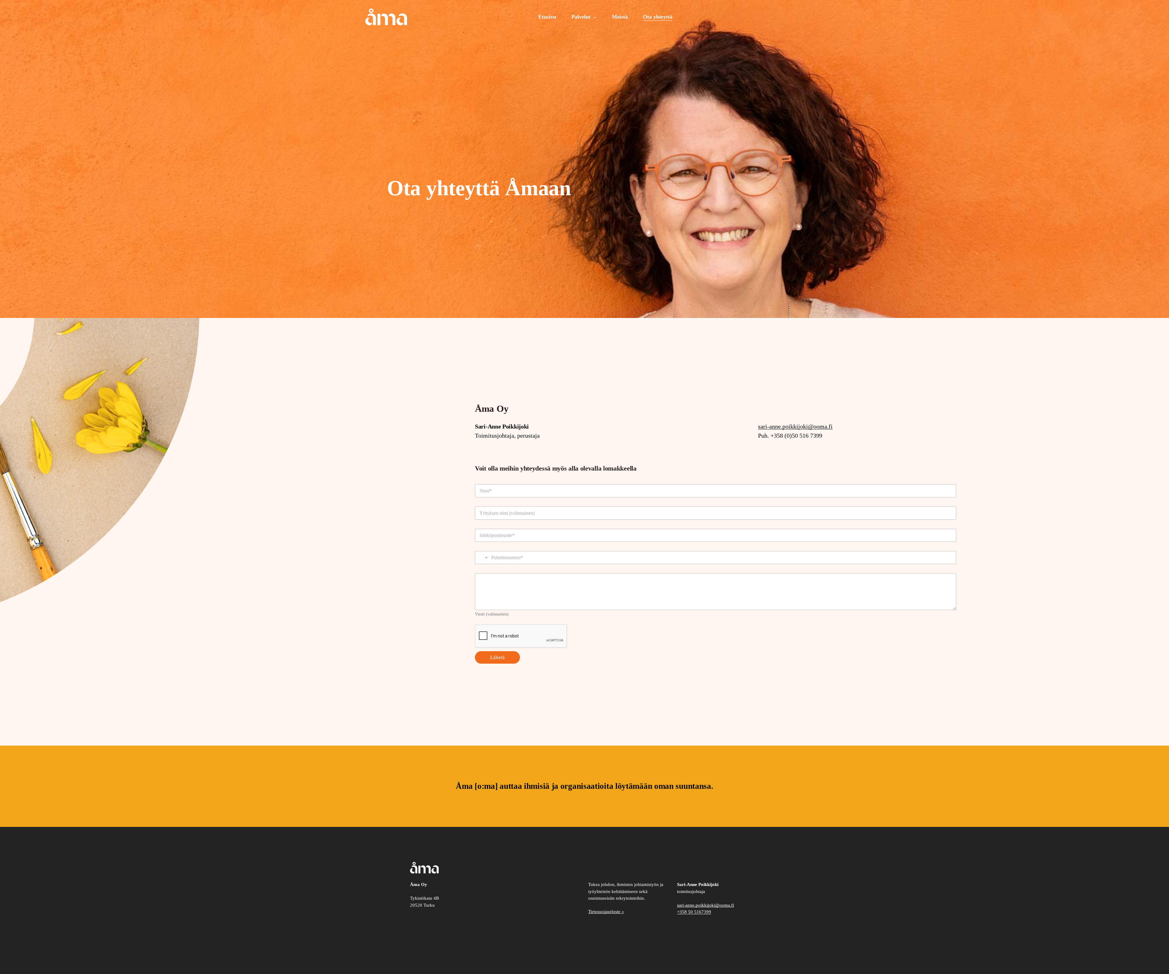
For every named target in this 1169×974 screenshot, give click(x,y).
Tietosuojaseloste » (606, 911)
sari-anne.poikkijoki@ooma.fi (795, 426)
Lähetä (497, 657)
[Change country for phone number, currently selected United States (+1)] (482, 557)
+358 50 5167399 (694, 911)
